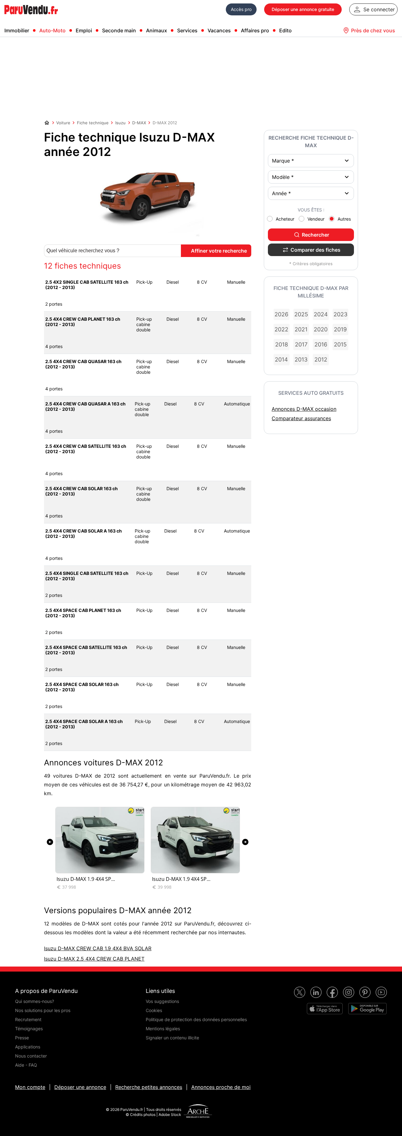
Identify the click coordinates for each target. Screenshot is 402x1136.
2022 (281, 329)
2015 (340, 344)
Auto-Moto (52, 30)
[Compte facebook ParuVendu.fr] (332, 992)
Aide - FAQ (26, 1065)
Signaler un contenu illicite (172, 1037)
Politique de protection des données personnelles (196, 1019)
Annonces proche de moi (221, 1087)
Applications (27, 1046)
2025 (301, 314)
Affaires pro (255, 30)
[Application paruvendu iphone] (325, 1008)
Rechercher (315, 235)
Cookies (154, 1010)
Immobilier (16, 30)
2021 (301, 329)
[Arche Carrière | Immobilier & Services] (198, 1111)
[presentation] (50, 842)
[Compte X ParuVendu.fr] (299, 992)
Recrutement (28, 1019)
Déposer (303, 9)
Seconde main (119, 30)
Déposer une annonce (80, 1087)
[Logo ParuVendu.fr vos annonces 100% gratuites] (31, 17)
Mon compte (30, 1087)
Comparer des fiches (315, 250)
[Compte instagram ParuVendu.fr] (348, 992)
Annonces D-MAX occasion (304, 409)
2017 (301, 344)
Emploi (84, 30)
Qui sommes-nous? (34, 1001)
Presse (22, 1037)
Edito (285, 30)
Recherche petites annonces (148, 1087)
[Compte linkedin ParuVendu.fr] (316, 992)
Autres (344, 219)
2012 (320, 359)
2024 (321, 314)
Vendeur (315, 219)
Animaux (156, 30)
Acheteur (285, 219)
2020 (321, 329)
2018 (281, 344)
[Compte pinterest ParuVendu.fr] (365, 992)
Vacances (219, 30)
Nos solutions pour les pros (42, 1010)
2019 (340, 329)
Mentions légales (163, 1028)
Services (187, 30)
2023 (340, 314)
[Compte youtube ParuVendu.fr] (381, 992)
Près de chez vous (373, 30)
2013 (301, 359)
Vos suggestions (162, 1001)
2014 (281, 359)
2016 (320, 344)
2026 (281, 314)
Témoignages (29, 1028)
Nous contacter (31, 1055)
